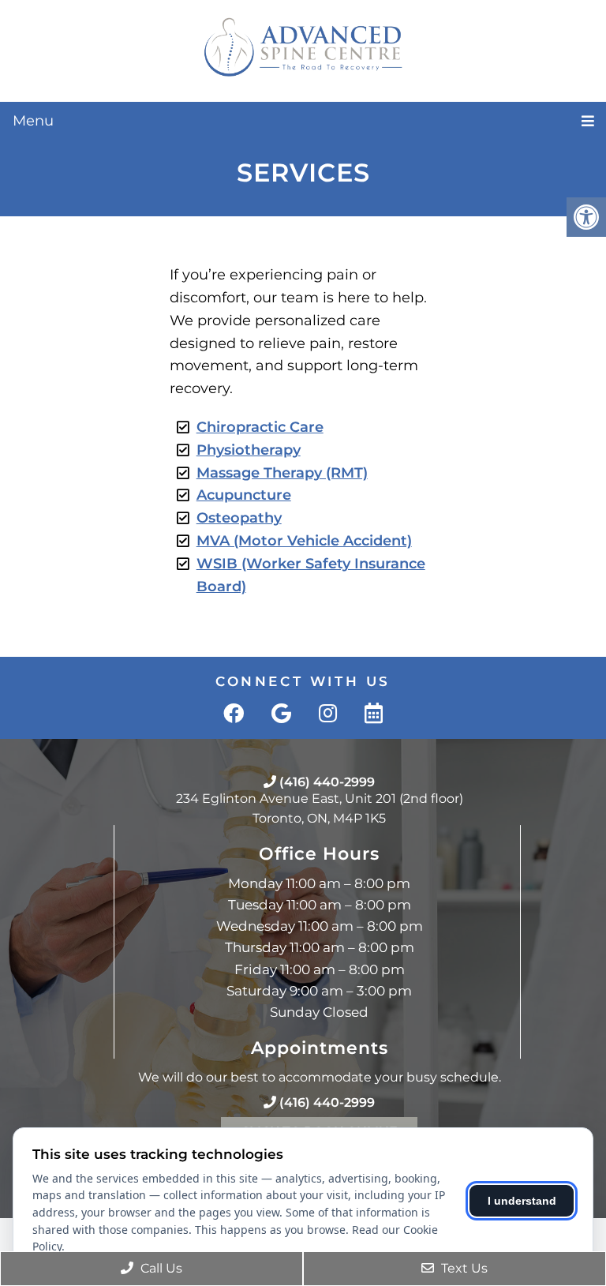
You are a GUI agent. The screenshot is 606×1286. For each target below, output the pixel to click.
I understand (522, 1200)
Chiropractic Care (260, 427)
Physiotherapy (248, 450)
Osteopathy (239, 518)
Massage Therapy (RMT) (282, 473)
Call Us (159, 1268)
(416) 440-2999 (327, 781)
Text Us (463, 1268)
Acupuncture (243, 495)
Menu (33, 120)
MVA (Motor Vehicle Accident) (304, 540)
